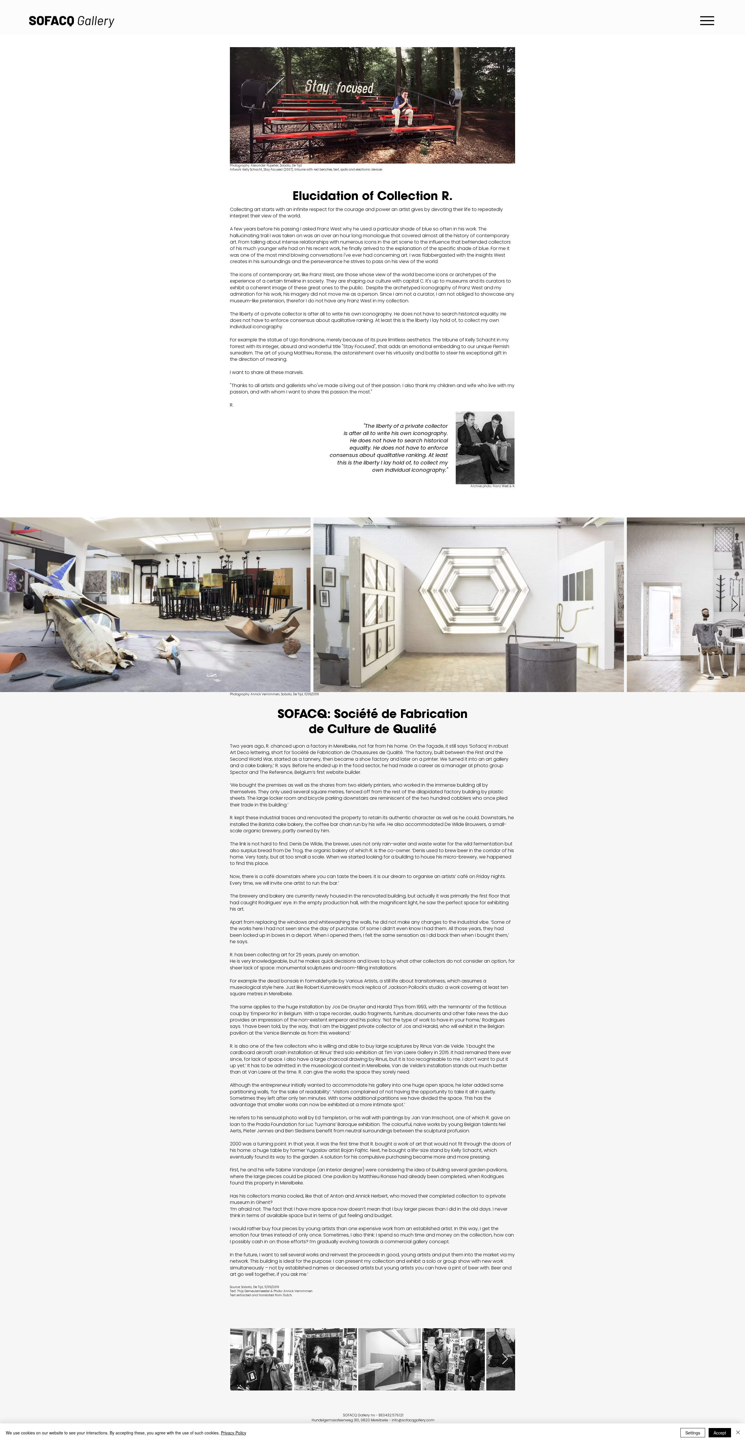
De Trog (294, 850)
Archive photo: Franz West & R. (493, 486)
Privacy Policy (233, 1433)
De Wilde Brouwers (465, 824)
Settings (692, 1433)
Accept (720, 1433)
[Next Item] (735, 605)
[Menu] (707, 20)
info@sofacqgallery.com (413, 1420)
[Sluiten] (738, 1432)
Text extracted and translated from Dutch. (261, 1295)
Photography (239, 694)
